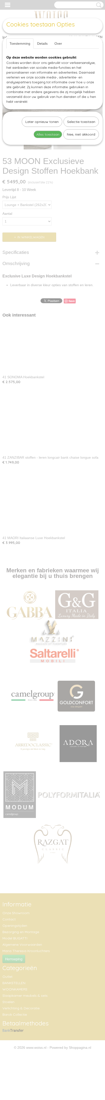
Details (42, 43)
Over (58, 43)
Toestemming (20, 43)
